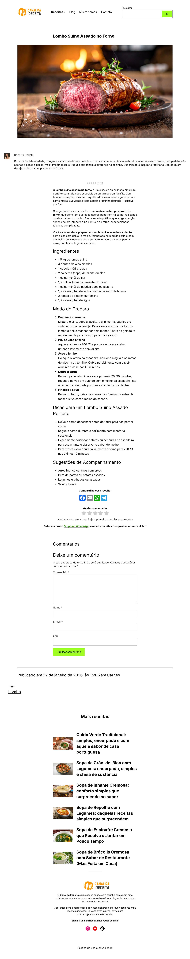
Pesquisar (127, 8)
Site (55, 635)
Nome (57, 607)
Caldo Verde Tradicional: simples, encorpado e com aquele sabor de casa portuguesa (102, 743)
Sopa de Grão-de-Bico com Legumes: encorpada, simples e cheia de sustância (106, 768)
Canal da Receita (69, 895)
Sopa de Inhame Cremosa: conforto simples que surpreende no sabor (102, 791)
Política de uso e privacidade (95, 947)
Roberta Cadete (24, 155)
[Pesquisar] (167, 14)
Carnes (113, 675)
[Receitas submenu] (64, 12)
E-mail (58, 621)
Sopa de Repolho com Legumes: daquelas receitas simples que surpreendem (104, 813)
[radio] (84, 514)
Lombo (14, 691)
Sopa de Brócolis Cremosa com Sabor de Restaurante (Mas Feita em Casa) (103, 858)
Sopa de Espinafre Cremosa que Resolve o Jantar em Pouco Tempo (104, 835)
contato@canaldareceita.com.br (95, 914)
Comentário (61, 572)
